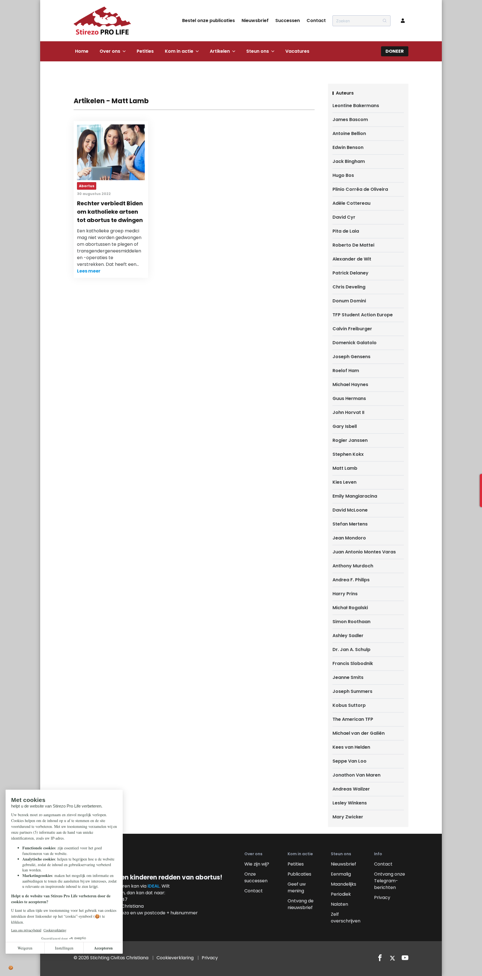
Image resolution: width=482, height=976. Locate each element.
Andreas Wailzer (351, 789)
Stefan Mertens (350, 524)
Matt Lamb (344, 468)
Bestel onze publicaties (208, 20)
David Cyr (343, 217)
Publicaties (299, 874)
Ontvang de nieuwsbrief (301, 904)
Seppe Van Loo (349, 761)
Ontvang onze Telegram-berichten (389, 881)
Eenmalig (341, 874)
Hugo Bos (343, 175)
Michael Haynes (350, 384)
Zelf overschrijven (345, 917)
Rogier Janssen (350, 440)
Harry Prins (345, 594)
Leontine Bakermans (355, 105)
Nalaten (339, 904)
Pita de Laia (345, 231)
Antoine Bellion (349, 133)
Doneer (394, 51)
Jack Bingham (348, 161)
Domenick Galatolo (354, 342)
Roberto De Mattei (353, 245)
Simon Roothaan (351, 621)
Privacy (382, 897)
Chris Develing (348, 287)
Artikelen (220, 51)
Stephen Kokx (348, 454)
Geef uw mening (297, 887)
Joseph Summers (352, 691)
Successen (287, 20)
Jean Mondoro (349, 538)
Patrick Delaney (350, 273)
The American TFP (352, 719)
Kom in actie (179, 51)
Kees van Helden (351, 747)
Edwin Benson (347, 147)
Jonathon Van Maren (356, 775)
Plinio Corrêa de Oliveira (360, 189)
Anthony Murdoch (352, 566)
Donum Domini (349, 301)
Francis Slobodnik (352, 663)
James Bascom (350, 119)
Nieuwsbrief (255, 20)
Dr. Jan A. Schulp (351, 649)
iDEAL (154, 886)
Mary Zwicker (347, 817)
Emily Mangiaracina (354, 496)
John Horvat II (348, 412)
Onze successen (255, 877)
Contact (316, 20)
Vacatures (297, 51)
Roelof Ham (345, 370)
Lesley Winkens (349, 803)
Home (81, 51)
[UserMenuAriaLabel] (402, 20)
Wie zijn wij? (256, 864)
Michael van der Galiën (358, 733)
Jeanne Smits (347, 677)
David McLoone (350, 510)
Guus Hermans (349, 398)
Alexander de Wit (351, 259)
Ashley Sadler (347, 635)
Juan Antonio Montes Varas (364, 552)
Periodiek (341, 894)
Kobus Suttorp (349, 705)
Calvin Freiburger (352, 329)
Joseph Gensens (351, 356)
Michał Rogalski (350, 607)
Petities (145, 51)
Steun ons (257, 51)
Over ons (110, 51)
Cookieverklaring (175, 958)
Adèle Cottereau (351, 203)
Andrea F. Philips (351, 580)
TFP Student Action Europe (362, 315)
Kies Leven (344, 482)
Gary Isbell (344, 426)
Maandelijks (343, 884)
